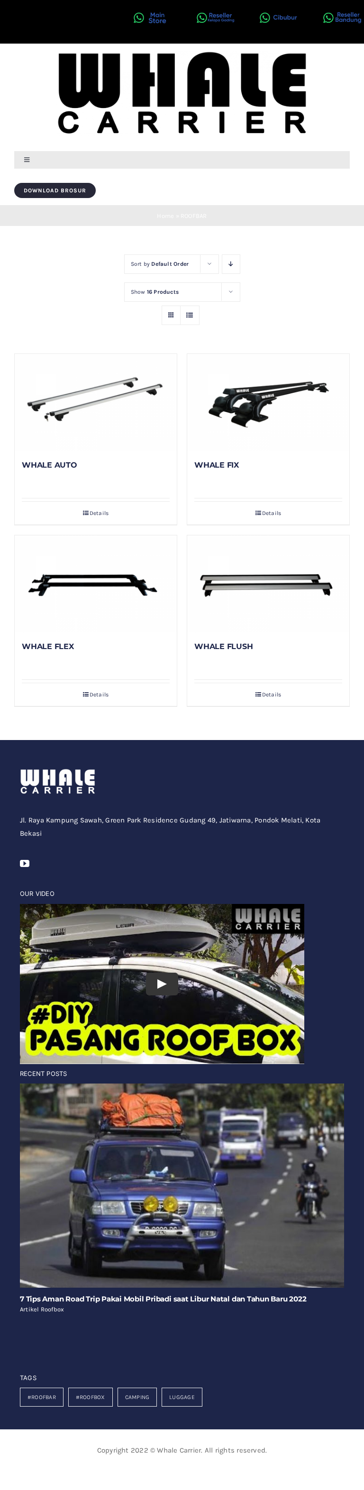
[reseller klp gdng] (213, 8)
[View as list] (190, 315)
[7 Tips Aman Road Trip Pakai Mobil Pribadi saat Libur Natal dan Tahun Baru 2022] (182, 1186)
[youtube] (24, 863)
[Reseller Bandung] (340, 8)
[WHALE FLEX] (96, 583)
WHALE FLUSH (223, 646)
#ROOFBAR (41, 1397)
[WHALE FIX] (268, 402)
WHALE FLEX (48, 646)
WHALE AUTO (49, 465)
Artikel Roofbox (42, 1309)
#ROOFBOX (90, 1397)
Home (165, 215)
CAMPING (137, 1397)
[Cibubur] (276, 8)
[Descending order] (231, 264)
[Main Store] (150, 8)
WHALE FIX (216, 465)
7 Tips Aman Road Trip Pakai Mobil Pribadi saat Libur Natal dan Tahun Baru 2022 (163, 1298)
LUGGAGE (182, 1397)
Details (99, 513)
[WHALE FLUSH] (268, 583)
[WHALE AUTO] (96, 402)
